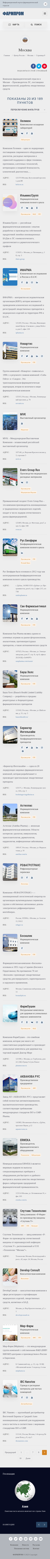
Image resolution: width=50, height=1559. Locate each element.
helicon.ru (19, 184)
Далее (28, 1458)
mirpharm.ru (20, 1371)
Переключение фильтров (25, 110)
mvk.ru (18, 459)
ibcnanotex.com (22, 1441)
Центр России (19, 55)
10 (20, 1458)
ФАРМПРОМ (18, 1555)
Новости (25, 1545)
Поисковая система (21, 1548)
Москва (30, 55)
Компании (14, 1545)
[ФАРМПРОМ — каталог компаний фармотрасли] (13, 13)
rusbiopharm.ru (21, 595)
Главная (7, 55)
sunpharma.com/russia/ (24, 661)
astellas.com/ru (21, 854)
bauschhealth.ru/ (22, 717)
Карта (15, 25)
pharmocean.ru (21, 1066)
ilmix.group (20, 259)
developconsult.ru (22, 1315)
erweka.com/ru (21, 1200)
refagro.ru (19, 925)
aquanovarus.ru (21, 1129)
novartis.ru (20, 403)
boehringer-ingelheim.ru (25, 794)
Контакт (36, 1548)
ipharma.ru (20, 333)
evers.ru (19, 529)
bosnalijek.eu (21, 995)
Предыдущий (10, 1452)
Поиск (38, 25)
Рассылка (36, 1545)
